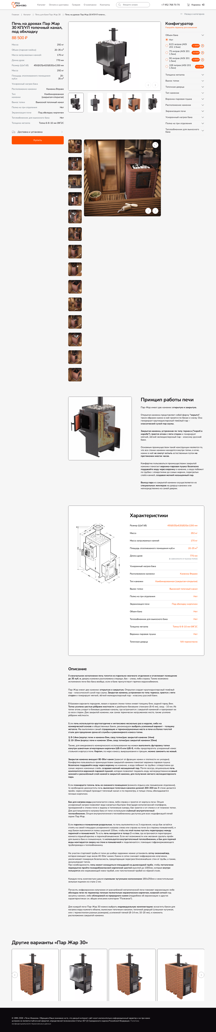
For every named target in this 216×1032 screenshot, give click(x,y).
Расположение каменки (178, 104)
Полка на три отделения (179, 123)
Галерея (76, 4)
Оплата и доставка (58, 4)
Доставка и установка (30, 132)
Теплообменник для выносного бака (182, 130)
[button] (148, 85)
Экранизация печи (176, 111)
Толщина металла (175, 74)
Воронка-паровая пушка (179, 98)
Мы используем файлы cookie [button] (16, 1027)
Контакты (105, 4)
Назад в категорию (194, 14)
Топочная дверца (175, 86)
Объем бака (172, 35)
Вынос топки (172, 80)
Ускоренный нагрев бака (179, 117)
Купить (38, 140)
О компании (90, 4)
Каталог (41, 4)
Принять (54, 1028)
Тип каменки (172, 92)
